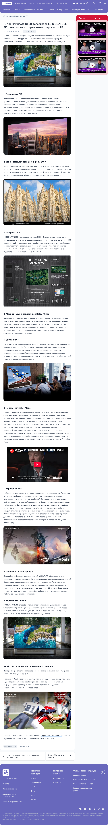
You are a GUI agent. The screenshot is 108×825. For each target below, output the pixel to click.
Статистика (57, 782)
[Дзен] (77, 3)
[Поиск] (94, 3)
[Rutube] (103, 18)
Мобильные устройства (58, 10)
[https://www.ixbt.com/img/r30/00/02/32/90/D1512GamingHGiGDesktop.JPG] (37, 545)
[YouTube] (80, 3)
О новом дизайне (10, 789)
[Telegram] (84, 3)
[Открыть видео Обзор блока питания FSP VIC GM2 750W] (92, 30)
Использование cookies (83, 784)
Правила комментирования (84, 779)
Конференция (20, 3)
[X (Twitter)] (99, 809)
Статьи (17, 10)
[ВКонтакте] (74, 3)
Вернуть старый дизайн (12, 801)
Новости (6, 10)
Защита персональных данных (82, 789)
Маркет (33, 799)
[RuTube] (87, 3)
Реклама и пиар (79, 775)
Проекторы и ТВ (21, 16)
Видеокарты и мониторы (34, 10)
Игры (32, 791)
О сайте (6, 784)
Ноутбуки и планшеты (81, 10)
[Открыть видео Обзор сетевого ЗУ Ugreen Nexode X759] (92, 48)
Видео (82, 18)
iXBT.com (34, 778)
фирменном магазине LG (51, 735)
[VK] (80, 809)
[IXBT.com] (4, 16)
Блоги (31, 3)
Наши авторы (58, 778)
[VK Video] (99, 18)
